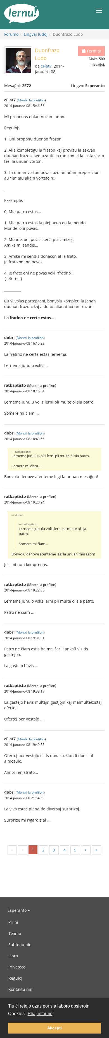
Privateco (16, 967)
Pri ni (13, 922)
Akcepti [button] (54, 1028)
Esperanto (18, 910)
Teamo (14, 933)
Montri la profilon (31, 100)
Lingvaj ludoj (36, 34)
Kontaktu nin (20, 989)
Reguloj (15, 978)
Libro (13, 955)
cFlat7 (46, 66)
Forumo (11, 34)
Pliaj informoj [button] (41, 1013)
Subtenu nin (20, 944)
